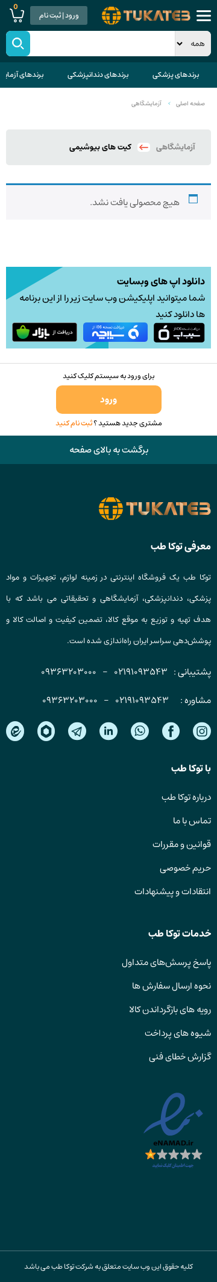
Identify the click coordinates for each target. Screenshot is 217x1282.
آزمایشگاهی (146, 103)
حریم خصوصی (185, 868)
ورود (108, 399)
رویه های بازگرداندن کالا (170, 1009)
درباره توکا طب (186, 797)
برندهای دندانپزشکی (98, 74)
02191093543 (141, 672)
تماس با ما (192, 821)
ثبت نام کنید (73, 423)
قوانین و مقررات (182, 844)
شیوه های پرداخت (178, 1033)
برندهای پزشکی (176, 74)
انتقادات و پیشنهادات (172, 891)
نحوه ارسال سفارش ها (171, 986)
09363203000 (68, 672)
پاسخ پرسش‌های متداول (166, 962)
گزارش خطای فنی (180, 1056)
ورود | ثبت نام (59, 15)
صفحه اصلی (190, 103)
